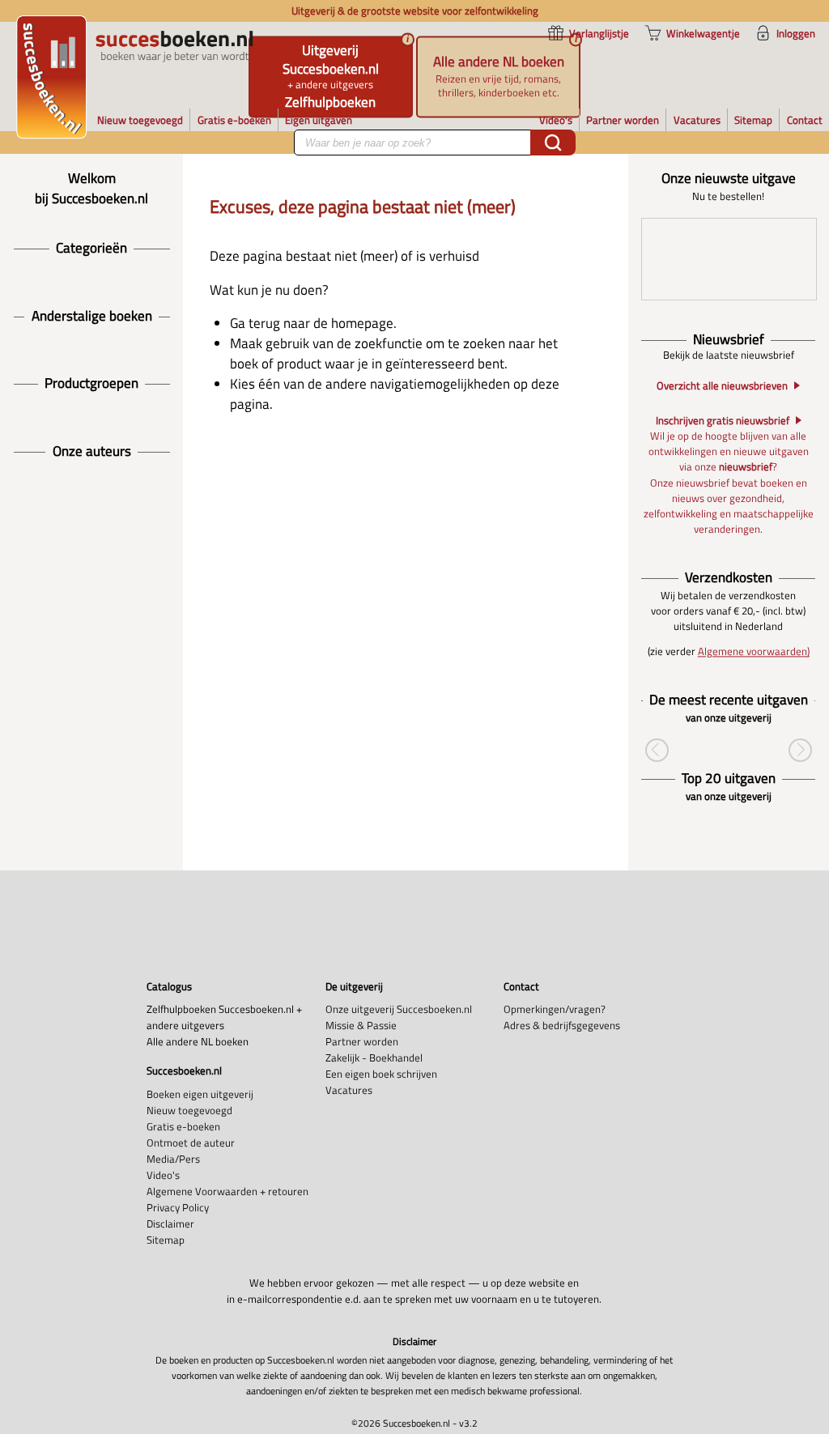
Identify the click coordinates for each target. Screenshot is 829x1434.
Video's (163, 1175)
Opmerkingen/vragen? (555, 1009)
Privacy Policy (178, 1207)
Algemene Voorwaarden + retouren (227, 1191)
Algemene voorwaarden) (754, 652)
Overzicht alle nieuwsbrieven (722, 385)
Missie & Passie (361, 1025)
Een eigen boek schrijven (381, 1074)
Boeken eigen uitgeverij (200, 1094)
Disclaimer (170, 1223)
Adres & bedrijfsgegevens (562, 1025)
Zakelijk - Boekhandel (374, 1057)
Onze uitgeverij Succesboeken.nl (398, 1009)
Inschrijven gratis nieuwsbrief (722, 420)
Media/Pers (173, 1159)
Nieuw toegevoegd (189, 1110)
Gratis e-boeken (183, 1126)
